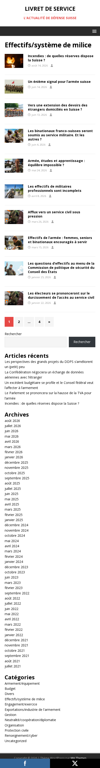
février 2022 (14, 629)
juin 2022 (11, 609)
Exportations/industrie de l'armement (32, 709)
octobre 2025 (15, 473)
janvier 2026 (14, 457)
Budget (10, 688)
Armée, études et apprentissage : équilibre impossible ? (56, 162)
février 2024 (14, 556)
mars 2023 (13, 582)
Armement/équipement (22, 683)
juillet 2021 (13, 666)
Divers (9, 693)
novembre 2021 (16, 645)
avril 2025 (12, 504)
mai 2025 (12, 499)
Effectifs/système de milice (25, 699)
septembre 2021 (17, 655)
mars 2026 (13, 447)
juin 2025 (11, 493)
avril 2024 (12, 546)
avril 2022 (12, 619)
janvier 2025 (14, 520)
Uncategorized (16, 741)
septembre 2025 (17, 478)
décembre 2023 (16, 567)
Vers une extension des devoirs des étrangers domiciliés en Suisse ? (57, 107)
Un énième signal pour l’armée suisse (59, 81)
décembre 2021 (16, 640)
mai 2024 (12, 541)
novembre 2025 (16, 467)
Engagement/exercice (21, 704)
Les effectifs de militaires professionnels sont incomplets (54, 188)
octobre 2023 (15, 572)
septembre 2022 (17, 593)
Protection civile (17, 730)
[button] (93, 31)
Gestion (10, 714)
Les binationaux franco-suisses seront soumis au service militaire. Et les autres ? (60, 135)
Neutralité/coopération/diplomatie (30, 720)
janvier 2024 (14, 561)
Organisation (14, 725)
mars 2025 (13, 509)
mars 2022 (13, 624)
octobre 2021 (15, 650)
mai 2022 (12, 614)
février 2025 (14, 514)
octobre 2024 (15, 535)
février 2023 (14, 588)
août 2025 (12, 483)
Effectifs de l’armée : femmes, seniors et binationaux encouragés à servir (60, 239)
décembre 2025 (16, 462)
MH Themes (78, 758)
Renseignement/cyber (21, 735)
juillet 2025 (13, 488)
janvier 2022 (14, 635)
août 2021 (12, 661)
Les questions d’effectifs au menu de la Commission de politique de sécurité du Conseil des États (61, 267)
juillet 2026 (13, 426)
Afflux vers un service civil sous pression (54, 214)
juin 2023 (11, 577)
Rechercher (13, 334)
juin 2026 (11, 431)
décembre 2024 (16, 525)
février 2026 (14, 452)
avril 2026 (12, 441)
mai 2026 (12, 436)
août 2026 (12, 420)
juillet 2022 (13, 603)
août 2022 (12, 598)
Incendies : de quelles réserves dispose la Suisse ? (60, 58)
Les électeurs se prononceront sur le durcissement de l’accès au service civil (61, 295)
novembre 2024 (16, 530)
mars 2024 (13, 551)
